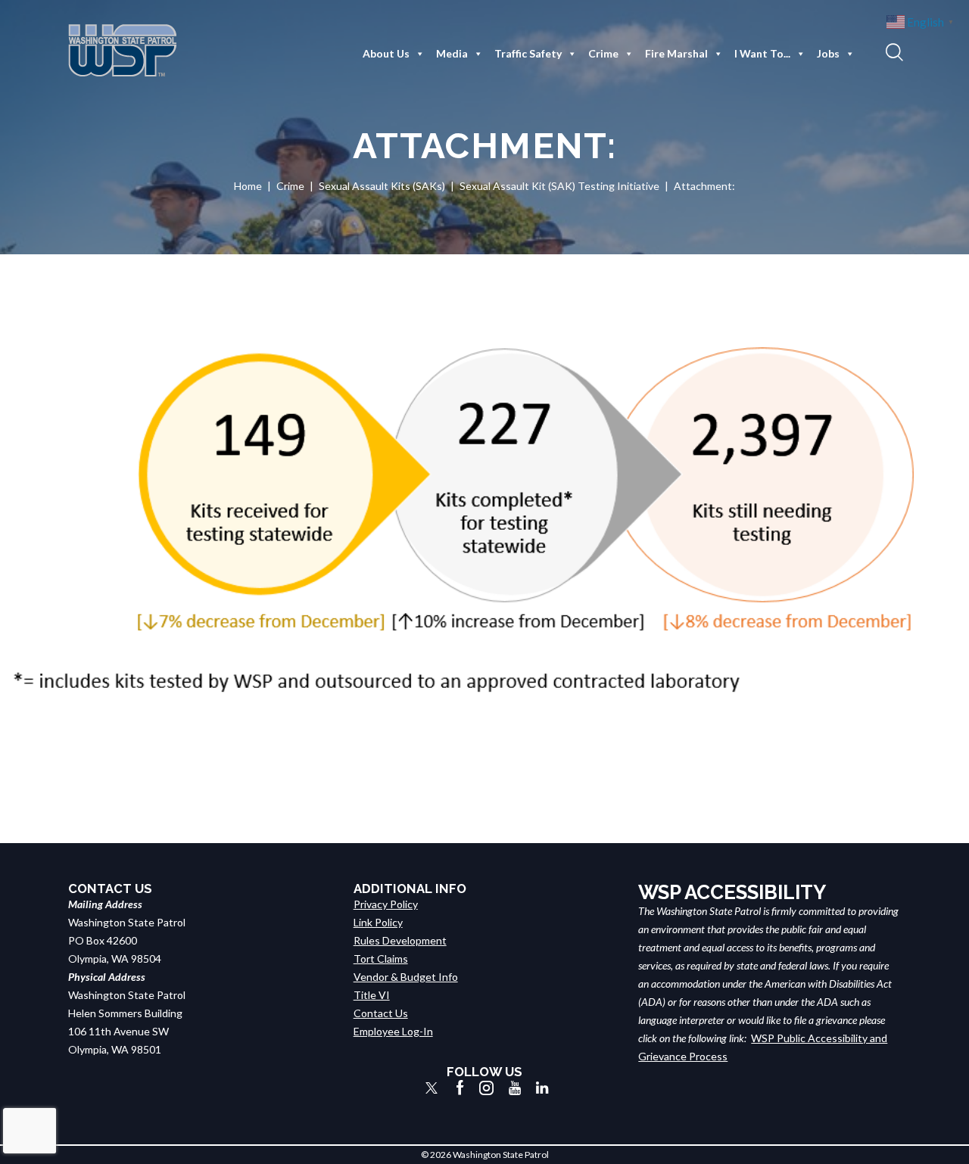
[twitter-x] (431, 1087)
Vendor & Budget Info (406, 976)
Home (248, 185)
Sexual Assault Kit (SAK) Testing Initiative (559, 185)
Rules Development (400, 940)
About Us (386, 53)
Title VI (372, 994)
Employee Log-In (393, 1031)
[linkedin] (542, 1087)
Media (452, 53)
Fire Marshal (676, 53)
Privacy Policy (386, 904)
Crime (603, 53)
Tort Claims (381, 958)
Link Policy (378, 922)
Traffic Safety (528, 53)
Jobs (828, 53)
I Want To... (762, 53)
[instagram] (486, 1087)
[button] (892, 51)
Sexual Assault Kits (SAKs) (382, 185)
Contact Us (381, 1013)
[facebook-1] (460, 1087)
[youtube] (515, 1087)
